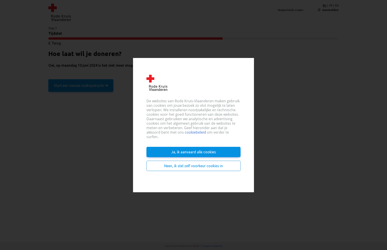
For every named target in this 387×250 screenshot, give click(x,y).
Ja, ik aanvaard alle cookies (193, 152)
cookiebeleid (195, 132)
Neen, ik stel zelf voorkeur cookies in (193, 166)
